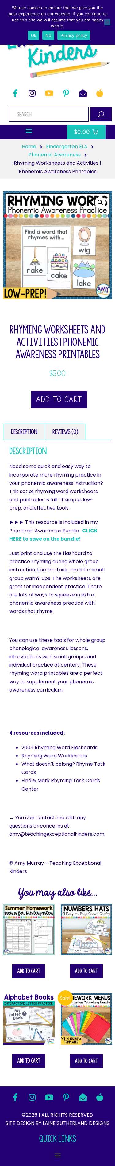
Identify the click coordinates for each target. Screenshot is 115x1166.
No (48, 35)
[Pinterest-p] (66, 93)
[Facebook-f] (15, 93)
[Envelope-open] (82, 93)
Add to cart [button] (28, 971)
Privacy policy (73, 35)
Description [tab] (24, 431)
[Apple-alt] (99, 93)
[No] (107, 22)
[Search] (101, 114)
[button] (29, 130)
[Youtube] (49, 93)
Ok (33, 35)
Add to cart (59, 399)
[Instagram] (32, 93)
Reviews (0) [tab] (65, 431)
